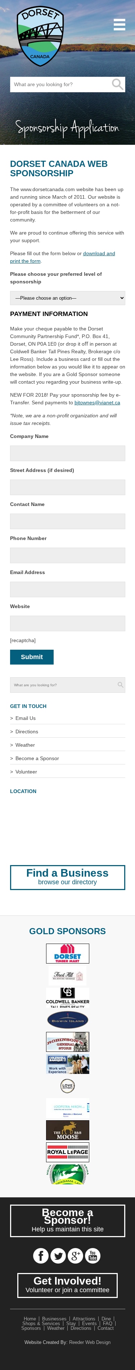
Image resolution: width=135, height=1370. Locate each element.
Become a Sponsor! (68, 1219)
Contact (106, 1328)
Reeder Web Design (90, 1342)
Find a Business (67, 876)
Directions (26, 731)
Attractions (84, 1318)
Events (89, 1323)
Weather (25, 745)
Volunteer (26, 772)
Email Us (25, 718)
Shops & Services (41, 1323)
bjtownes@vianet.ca (97, 402)
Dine (106, 1318)
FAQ (107, 1323)
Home (30, 1318)
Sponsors (31, 1328)
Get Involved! (67, 1284)
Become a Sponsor (37, 758)
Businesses (54, 1318)
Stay (71, 1323)
